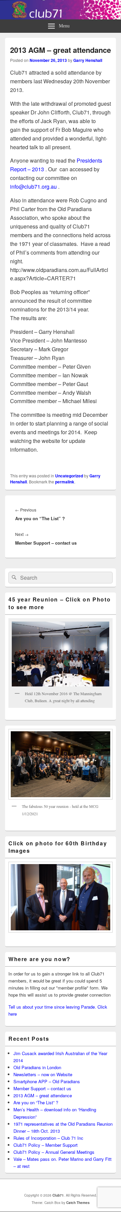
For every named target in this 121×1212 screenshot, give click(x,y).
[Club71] (60, 17)
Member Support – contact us (42, 1088)
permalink (64, 482)
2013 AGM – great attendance (42, 1095)
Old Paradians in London (37, 1067)
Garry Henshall (87, 60)
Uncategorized (69, 476)
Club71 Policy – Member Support (45, 1145)
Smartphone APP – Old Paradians (46, 1081)
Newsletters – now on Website (42, 1074)
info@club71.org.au (33, 186)
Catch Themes (78, 1202)
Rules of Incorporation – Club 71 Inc (48, 1138)
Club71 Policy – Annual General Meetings (53, 1152)
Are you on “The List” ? (35, 1102)
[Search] (13, 578)
